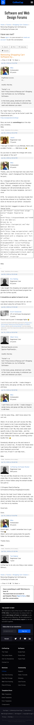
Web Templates (6, 694)
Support (20, 671)
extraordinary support (19, 619)
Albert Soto (14, 337)
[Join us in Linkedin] (29, 639)
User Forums (22, 681)
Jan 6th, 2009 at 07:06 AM (9, 307)
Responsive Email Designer (16, 324)
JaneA (12, 138)
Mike (11, 68)
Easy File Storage (7, 678)
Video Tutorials (22, 675)
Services (5, 667)
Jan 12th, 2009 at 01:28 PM (9, 551)
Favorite (6, 50)
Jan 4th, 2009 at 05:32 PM (9, 133)
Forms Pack (21, 655)
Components (6, 704)
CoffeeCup (5, 648)
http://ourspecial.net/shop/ (9, 118)
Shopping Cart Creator (20, 25)
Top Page (5, 710)
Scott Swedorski (15, 312)
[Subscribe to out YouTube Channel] (25, 639)
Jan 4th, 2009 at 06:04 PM (9, 158)
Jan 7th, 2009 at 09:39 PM (9, 390)
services (24, 615)
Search (5, 47)
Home (3, 25)
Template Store (7, 690)
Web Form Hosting (7, 681)
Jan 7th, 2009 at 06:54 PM (9, 332)
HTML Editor (5, 613)
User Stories (22, 685)
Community (22, 667)
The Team (5, 652)
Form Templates (7, 701)
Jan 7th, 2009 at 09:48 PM (9, 462)
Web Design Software (7, 713)
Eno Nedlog (14, 279)
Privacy (4, 717)
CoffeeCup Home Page (16, 710)
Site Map (10, 717)
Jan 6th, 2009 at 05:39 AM (9, 274)
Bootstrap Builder (16, 326)
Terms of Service (18, 721)
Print (14, 47)
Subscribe (23, 47)
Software (21, 648)
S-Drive (4, 671)
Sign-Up (24, 631)
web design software (12, 615)
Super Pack (21, 659)
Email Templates (7, 697)
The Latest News (7, 655)
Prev (4, 60)
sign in (7, 37)
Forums (8, 25)
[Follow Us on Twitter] (15, 639)
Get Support (18, 713)
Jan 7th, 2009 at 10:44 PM (9, 515)
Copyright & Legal (28, 713)
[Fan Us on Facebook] (20, 639)
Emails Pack (21, 652)
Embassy (20, 678)
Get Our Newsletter (8, 659)
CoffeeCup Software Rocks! (19, 467)
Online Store (27, 710)
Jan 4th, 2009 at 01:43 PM (9, 63)
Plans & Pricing (6, 685)
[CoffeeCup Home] (18, 2)
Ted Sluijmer (14, 556)
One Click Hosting (7, 675)
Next (16, 60)
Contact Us (5, 662)
